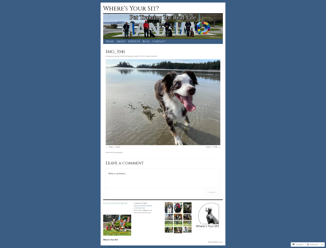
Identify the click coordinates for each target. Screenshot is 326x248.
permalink (119, 152)
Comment (211, 192)
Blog (146, 41)
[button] (169, 208)
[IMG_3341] (163, 102)
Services (134, 41)
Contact (158, 41)
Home (110, 41)
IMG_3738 (211, 147)
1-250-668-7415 (139, 208)
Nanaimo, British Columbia (143, 206)
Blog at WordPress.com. (215, 242)
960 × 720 (150, 56)
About (121, 41)
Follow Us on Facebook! (115, 203)
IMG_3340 (114, 147)
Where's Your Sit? (131, 8)
